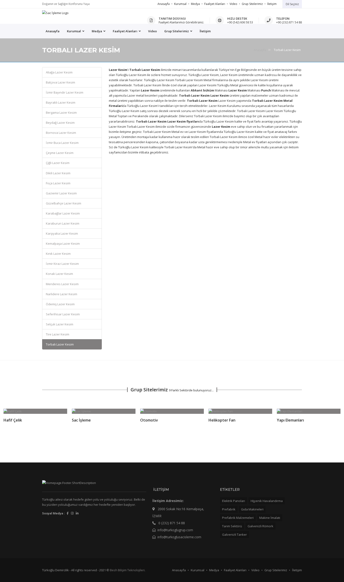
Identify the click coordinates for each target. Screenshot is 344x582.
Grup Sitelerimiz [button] (177, 31)
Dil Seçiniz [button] (292, 4)
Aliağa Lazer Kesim (59, 72)
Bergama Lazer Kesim (61, 112)
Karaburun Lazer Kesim (62, 223)
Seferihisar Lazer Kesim (63, 314)
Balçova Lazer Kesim (60, 82)
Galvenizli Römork (260, 526)
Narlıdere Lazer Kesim (61, 294)
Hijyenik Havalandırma (267, 501)
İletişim (272, 4)
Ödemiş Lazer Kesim (60, 304)
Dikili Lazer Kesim (58, 173)
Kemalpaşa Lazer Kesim (63, 243)
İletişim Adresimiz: (168, 500)
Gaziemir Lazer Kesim (61, 193)
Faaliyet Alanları (214, 4)
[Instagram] (72, 513)
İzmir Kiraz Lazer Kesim (62, 264)
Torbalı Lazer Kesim (60, 344)
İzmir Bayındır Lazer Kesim (64, 92)
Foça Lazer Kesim (58, 183)
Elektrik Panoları (233, 501)
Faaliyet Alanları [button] (125, 31)
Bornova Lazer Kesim (61, 133)
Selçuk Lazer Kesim (59, 324)
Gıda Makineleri (252, 509)
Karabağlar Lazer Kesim (63, 213)
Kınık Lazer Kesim (58, 253)
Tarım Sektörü (232, 526)
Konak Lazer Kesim (59, 274)
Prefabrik (228, 509)
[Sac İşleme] (55, 12)
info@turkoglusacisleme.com (179, 537)
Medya (195, 4)
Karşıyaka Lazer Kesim (62, 233)
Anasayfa (163, 4)
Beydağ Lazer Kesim (60, 122)
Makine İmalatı (269, 518)
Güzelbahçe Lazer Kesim (63, 203)
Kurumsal (180, 4)
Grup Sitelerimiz (252, 4)
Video (233, 4)
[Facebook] (68, 513)
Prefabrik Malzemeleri (238, 518)
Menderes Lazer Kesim (62, 284)
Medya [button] (97, 31)
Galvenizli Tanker (234, 534)
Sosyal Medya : (53, 513)
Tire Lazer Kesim (57, 334)
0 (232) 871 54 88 (171, 523)
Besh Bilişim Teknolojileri (127, 570)
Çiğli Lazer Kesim (58, 163)
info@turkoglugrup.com (175, 530)
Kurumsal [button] (74, 31)
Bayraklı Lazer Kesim (60, 102)
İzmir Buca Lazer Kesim (62, 143)
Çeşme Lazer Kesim (59, 153)
